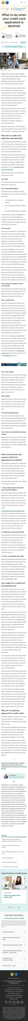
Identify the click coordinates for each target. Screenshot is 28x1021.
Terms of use (17, 987)
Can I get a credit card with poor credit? (11, 846)
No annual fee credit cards (9, 862)
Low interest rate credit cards (10, 866)
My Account (10, 978)
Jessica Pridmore (10, 765)
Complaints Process (13, 999)
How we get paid (19, 989)
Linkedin (11, 826)
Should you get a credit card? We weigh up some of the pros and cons (12, 840)
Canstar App (7, 355)
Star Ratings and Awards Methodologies (13, 995)
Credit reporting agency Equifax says (12, 511)
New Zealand (18, 997)
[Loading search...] (24, 2)
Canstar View (16, 978)
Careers (17, 993)
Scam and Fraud (11, 993)
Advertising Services (10, 997)
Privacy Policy (10, 987)
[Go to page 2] (13, 907)
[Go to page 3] (14, 907)
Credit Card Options (7, 858)
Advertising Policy (9, 991)
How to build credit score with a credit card (12, 852)
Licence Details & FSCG (9, 989)
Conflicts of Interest (18, 991)
